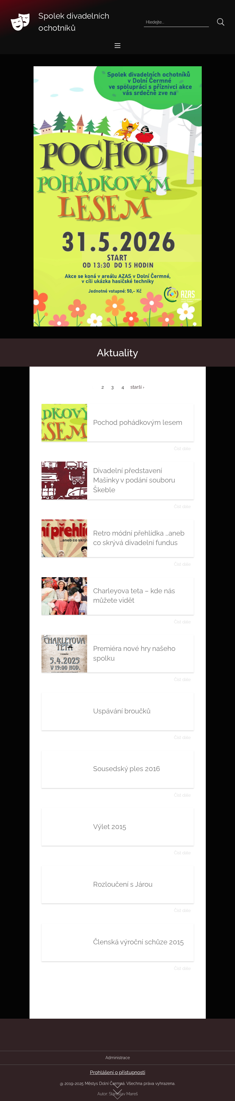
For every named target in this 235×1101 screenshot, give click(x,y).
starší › (137, 387)
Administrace (117, 1057)
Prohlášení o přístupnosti (117, 1072)
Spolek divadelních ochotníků (73, 22)
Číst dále (182, 448)
